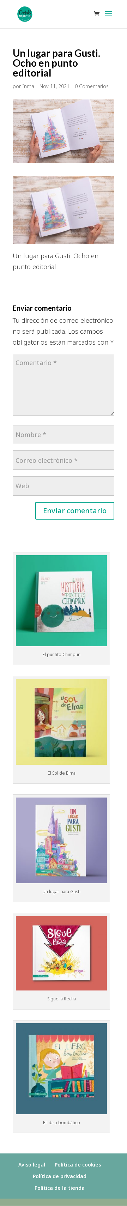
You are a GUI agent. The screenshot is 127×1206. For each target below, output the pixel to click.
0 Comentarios (92, 86)
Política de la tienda (60, 1187)
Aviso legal (31, 1164)
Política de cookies (78, 1164)
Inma (28, 86)
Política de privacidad (59, 1176)
